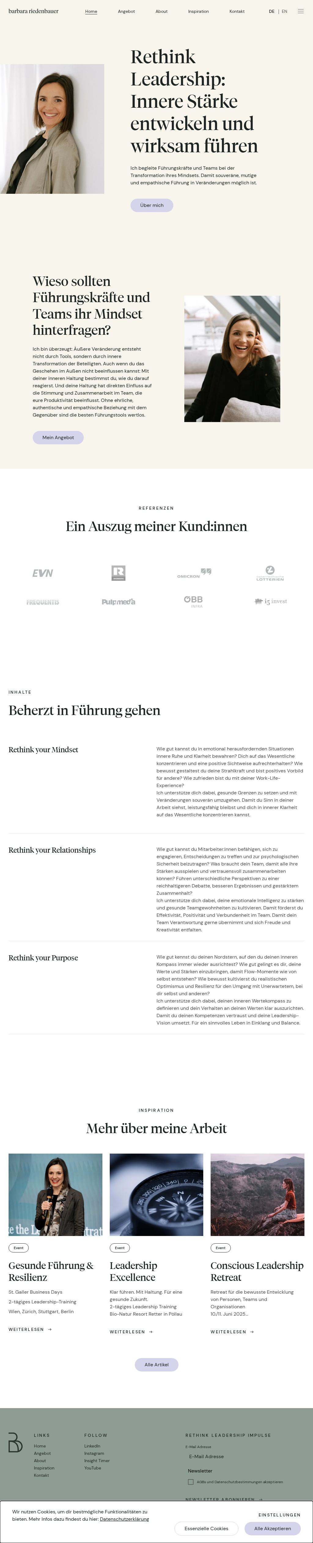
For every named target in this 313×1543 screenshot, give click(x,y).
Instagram (94, 1453)
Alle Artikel (157, 1364)
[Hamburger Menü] (300, 11)
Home (91, 11)
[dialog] (156, 1522)
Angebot (126, 11)
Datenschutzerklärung (124, 1519)
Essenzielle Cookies (206, 1528)
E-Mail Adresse (199, 1446)
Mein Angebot (58, 437)
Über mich (152, 205)
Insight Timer (97, 1460)
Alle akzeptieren (272, 1528)
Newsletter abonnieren (220, 1499)
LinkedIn (92, 1446)
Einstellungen (280, 1515)
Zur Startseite (33, 11)
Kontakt (237, 11)
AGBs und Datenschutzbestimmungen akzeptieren (240, 1482)
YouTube (92, 1468)
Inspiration (198, 11)
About (162, 11)
